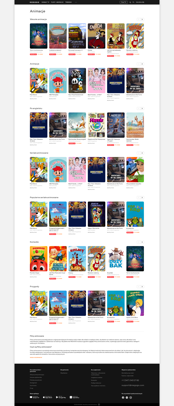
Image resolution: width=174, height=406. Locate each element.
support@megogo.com (133, 385)
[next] (142, 19)
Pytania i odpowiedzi (127, 376)
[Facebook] (123, 397)
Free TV (123, 2)
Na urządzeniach (96, 370)
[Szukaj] (130, 2)
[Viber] (130, 397)
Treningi (68, 2)
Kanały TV (45, 2)
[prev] (138, 19)
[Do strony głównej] (34, 2)
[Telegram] (126, 397)
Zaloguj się (140, 2)
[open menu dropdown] (76, 2)
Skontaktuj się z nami (128, 373)
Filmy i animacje (57, 2)
